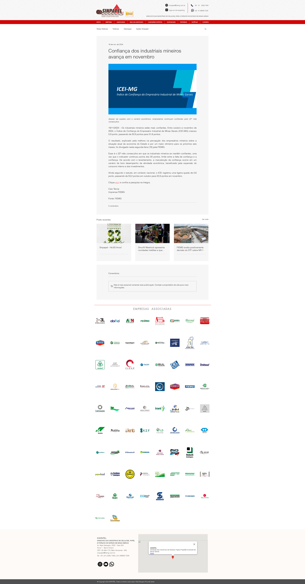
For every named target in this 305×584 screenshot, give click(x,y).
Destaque (127, 29)
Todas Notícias (102, 29)
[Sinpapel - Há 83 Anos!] (114, 233)
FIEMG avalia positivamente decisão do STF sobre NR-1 (190, 249)
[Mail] (166, 5)
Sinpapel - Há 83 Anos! (110, 247)
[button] (205, 29)
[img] (130, 321)
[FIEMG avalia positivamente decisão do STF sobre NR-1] (191, 233)
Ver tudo (205, 219)
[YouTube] (106, 564)
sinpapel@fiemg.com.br (177, 5)
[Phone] (192, 5)
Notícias (116, 29)
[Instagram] (100, 564)
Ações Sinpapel (142, 29)
